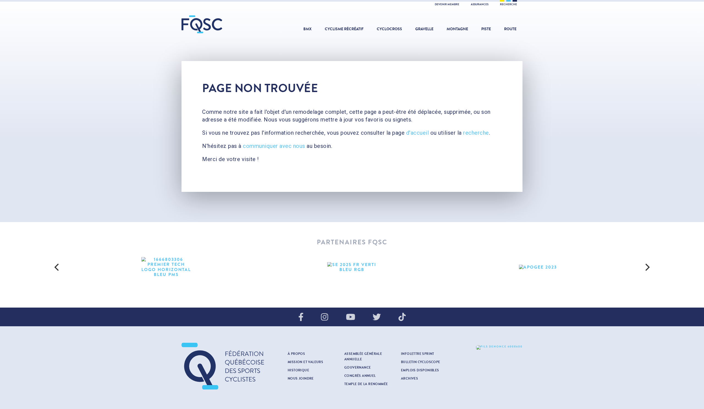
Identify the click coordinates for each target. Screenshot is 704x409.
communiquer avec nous (274, 146)
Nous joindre (301, 378)
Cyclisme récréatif (344, 29)
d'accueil (417, 132)
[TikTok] (402, 317)
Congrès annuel (360, 375)
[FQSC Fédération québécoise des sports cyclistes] (216, 24)
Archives (409, 378)
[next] (647, 267)
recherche (476, 132)
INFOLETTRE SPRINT (417, 353)
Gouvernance (357, 367)
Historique (298, 370)
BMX (307, 29)
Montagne (457, 29)
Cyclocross (389, 29)
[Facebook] (301, 317)
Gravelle (424, 29)
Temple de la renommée (366, 384)
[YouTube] (350, 317)
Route (510, 29)
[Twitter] (377, 317)
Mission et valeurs (305, 362)
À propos (296, 353)
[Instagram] (324, 317)
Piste (486, 29)
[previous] (57, 267)
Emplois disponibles (420, 370)
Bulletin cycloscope (420, 362)
